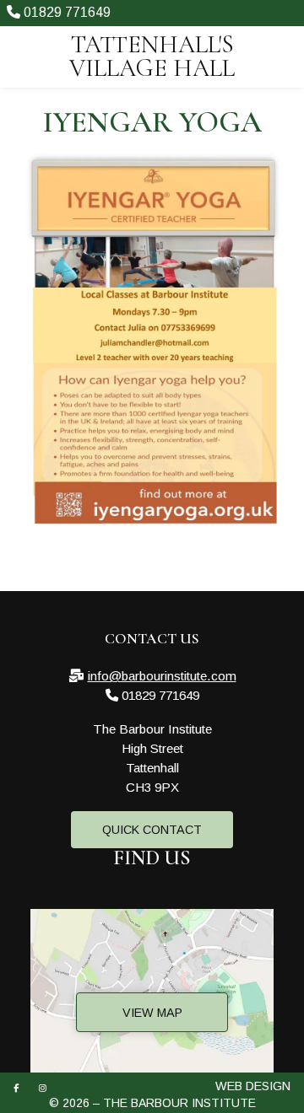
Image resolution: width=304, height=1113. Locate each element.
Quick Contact (152, 829)
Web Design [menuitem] (252, 1086)
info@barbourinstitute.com (162, 676)
